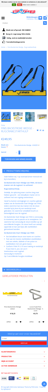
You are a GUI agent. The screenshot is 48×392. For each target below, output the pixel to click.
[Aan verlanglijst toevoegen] (38, 131)
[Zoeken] (45, 23)
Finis (3, 125)
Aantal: (4, 152)
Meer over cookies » (30, 5)
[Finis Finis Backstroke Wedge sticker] (12, 293)
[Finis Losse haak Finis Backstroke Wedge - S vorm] (35, 293)
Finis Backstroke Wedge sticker (12, 308)
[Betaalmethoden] (4, 378)
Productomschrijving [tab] (17, 171)
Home (3, 47)
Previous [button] (42, 281)
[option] (6, 117)
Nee (19, 5)
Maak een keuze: (4, 146)
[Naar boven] (44, 384)
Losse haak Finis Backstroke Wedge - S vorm (35, 309)
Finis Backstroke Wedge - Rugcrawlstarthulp (22, 47)
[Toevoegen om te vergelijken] (40, 131)
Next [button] (44, 281)
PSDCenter (34, 387)
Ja (14, 5)
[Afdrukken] (43, 131)
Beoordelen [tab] (13, 269)
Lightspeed (6, 389)
